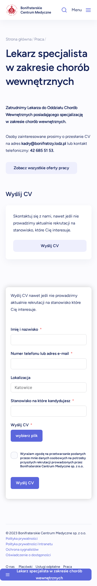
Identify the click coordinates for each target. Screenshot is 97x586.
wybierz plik (27, 435)
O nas (10, 567)
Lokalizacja (20, 377)
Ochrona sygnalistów (22, 549)
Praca (40, 39)
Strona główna (20, 39)
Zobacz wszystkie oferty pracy (41, 167)
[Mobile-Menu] (88, 10)
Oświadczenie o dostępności (28, 555)
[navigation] (28, 10)
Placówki (25, 567)
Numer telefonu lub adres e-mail (40, 353)
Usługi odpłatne (48, 567)
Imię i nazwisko (24, 329)
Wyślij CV (50, 245)
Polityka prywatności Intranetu (29, 544)
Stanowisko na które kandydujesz (40, 400)
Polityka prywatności (22, 538)
